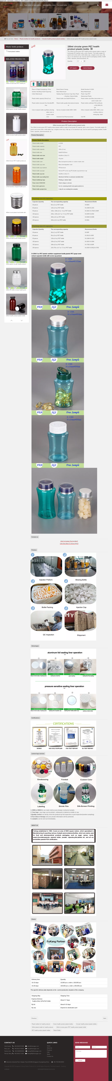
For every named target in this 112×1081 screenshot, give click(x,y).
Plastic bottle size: (61, 98)
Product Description (69, 121)
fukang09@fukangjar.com (34, 1051)
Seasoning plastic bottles (49, 5)
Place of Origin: (36, 89)
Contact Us (50, 1056)
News (48, 1054)
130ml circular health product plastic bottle (16, 135)
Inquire (74, 68)
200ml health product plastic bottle (15, 315)
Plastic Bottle (57, 1030)
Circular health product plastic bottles (86, 1024)
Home (21, 5)
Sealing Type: (60, 94)
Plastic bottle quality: (62, 103)
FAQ (48, 1052)
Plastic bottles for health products (32, 5)
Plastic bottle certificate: (87, 103)
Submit (80, 1060)
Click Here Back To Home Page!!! (69, 543)
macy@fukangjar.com (33, 1048)
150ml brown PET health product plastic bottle (16, 161)
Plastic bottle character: (38, 103)
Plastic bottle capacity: (38, 98)
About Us (49, 1048)
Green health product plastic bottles (63, 1024)
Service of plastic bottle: (63, 110)
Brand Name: (60, 89)
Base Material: (60, 91)
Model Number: (85, 89)
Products (49, 1050)
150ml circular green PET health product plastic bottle (71, 1027)
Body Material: (85, 91)
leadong (63, 1066)
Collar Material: (36, 94)
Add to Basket (87, 68)
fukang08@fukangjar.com (34, 1053)
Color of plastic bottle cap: (39, 110)
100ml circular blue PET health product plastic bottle (16, 83)
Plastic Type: (84, 94)
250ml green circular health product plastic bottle (16, 264)
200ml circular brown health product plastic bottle (16, 238)
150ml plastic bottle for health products (42, 1027)
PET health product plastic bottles (41, 1030)
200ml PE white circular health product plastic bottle (16, 290)
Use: (82, 116)
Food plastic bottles (62, 5)
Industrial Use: (60, 116)
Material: (83, 96)
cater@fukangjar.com (33, 1046)
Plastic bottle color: (86, 98)
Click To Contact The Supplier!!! (69, 541)
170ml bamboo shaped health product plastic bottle (16, 186)
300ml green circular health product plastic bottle (16, 109)
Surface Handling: (37, 91)
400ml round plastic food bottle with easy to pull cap (16, 212)
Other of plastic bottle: (87, 110)
